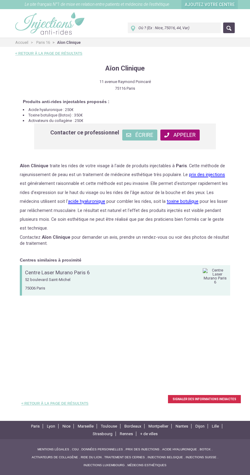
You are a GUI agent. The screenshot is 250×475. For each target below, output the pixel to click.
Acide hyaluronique (179, 449)
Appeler (184, 135)
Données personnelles (102, 449)
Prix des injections (142, 449)
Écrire (143, 135)
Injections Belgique (165, 457)
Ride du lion (91, 457)
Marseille (86, 426)
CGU (75, 449)
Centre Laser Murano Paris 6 (57, 273)
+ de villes (149, 434)
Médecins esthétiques (146, 465)
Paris (35, 426)
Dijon (200, 426)
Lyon (51, 426)
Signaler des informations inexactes (204, 399)
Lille (215, 426)
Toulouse (109, 426)
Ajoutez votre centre (210, 4)
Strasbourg (102, 434)
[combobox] (174, 28)
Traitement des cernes (124, 457)
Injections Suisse (201, 457)
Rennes (126, 434)
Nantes (182, 426)
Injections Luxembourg (104, 465)
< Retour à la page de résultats (48, 53)
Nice (66, 426)
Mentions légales (53, 449)
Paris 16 (43, 42)
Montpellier (158, 426)
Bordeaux (132, 426)
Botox (205, 449)
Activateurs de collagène (55, 457)
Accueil (21, 42)
